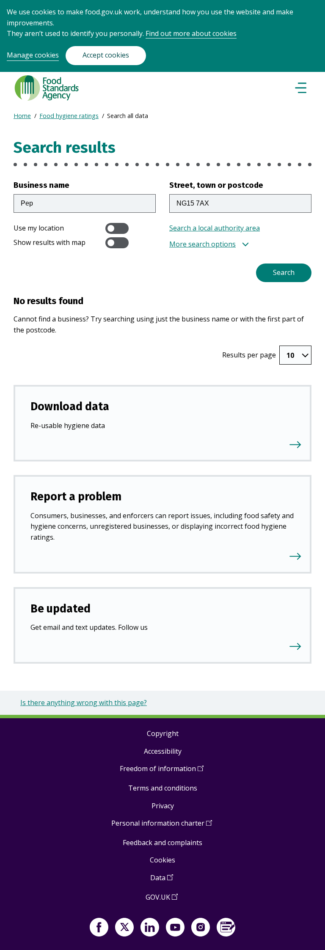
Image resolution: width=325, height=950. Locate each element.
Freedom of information (162, 772)
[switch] (117, 228)
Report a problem (75, 496)
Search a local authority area (214, 228)
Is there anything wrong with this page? (83, 702)
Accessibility (163, 751)
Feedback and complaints (162, 842)
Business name (41, 185)
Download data (69, 406)
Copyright (163, 733)
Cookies (162, 860)
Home (22, 116)
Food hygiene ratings (69, 116)
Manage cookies (33, 55)
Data (161, 881)
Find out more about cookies (191, 33)
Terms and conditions (162, 788)
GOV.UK (162, 900)
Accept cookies (106, 55)
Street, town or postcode (216, 185)
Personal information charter (161, 826)
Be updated (60, 608)
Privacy (162, 805)
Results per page (249, 355)
